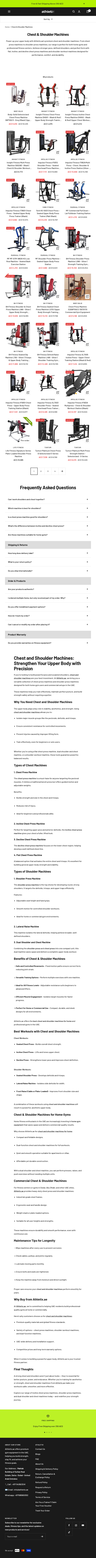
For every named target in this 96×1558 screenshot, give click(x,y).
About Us (39, 1464)
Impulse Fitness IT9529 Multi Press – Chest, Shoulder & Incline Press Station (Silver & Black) (77, 165)
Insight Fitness (48, 111)
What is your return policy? (20, 562)
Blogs (37, 1454)
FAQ (37, 1459)
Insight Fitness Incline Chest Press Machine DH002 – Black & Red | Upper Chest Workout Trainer (77, 117)
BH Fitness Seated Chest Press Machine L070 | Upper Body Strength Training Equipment (48, 309)
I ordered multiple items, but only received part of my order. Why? (36, 598)
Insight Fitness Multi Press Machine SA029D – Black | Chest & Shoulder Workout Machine (18, 165)
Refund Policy (41, 1482)
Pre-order (25, 440)
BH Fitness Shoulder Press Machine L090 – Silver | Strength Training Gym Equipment (77, 261)
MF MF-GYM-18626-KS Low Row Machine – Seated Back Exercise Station (18, 261)
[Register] (42, 1536)
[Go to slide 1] (44, 1432)
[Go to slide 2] (46, 1432)
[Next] (62, 471)
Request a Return (43, 1487)
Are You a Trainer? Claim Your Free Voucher (45, 1504)
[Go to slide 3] (49, 1432)
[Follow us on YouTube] (82, 1525)
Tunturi (47, 447)
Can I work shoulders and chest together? (26, 499)
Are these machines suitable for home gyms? (28, 535)
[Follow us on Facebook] (69, 1525)
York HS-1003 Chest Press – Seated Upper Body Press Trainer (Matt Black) (48, 213)
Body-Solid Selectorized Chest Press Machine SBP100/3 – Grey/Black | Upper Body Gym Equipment (18, 117)
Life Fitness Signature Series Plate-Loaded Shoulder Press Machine (18, 453)
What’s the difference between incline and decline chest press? (36, 526)
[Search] (73, 11)
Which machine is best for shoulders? (24, 508)
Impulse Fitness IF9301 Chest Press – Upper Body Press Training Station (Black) (18, 405)
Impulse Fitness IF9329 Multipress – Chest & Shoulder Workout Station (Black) (77, 405)
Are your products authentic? (21, 589)
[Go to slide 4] (51, 1432)
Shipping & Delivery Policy (46, 1469)
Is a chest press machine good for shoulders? (28, 517)
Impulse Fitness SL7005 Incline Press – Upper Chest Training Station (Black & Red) (78, 357)
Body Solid (18, 111)
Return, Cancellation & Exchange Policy (45, 1476)
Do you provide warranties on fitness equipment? (29, 643)
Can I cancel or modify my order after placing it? (29, 624)
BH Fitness (77, 255)
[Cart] (87, 11)
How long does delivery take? (21, 553)
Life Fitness (18, 447)
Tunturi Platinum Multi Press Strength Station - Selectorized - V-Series (77, 453)
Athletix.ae (60, 1383)
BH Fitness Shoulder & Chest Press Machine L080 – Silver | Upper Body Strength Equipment (18, 309)
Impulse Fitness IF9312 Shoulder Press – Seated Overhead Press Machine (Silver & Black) (48, 165)
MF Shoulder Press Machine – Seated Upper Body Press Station (47, 261)
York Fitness (48, 207)
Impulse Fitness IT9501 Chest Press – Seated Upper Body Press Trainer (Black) (18, 213)
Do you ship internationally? (20, 571)
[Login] (79, 12)
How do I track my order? (19, 615)
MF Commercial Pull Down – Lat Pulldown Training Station (77, 211)
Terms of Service (42, 1497)
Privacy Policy (41, 1492)
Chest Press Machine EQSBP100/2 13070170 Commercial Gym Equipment (77, 309)
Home (7, 27)
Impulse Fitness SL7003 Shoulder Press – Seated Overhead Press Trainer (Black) (48, 405)
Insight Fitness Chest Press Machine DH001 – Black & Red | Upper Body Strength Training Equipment (48, 117)
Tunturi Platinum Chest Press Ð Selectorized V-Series (48, 452)
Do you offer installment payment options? (26, 607)
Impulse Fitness (48, 159)
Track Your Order (42, 1510)
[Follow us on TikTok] (69, 1532)
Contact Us (40, 1449)
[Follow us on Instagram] (75, 1525)
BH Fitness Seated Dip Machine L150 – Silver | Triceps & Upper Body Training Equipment (18, 357)
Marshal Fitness (77, 207)
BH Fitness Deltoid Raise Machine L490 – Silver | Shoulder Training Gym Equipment (48, 357)
